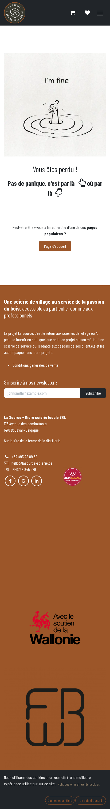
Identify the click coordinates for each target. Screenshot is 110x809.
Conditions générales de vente (35, 365)
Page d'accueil (55, 246)
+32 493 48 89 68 (24, 456)
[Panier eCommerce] (72, 12)
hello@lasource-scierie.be (30, 462)
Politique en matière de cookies (79, 784)
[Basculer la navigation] (100, 12)
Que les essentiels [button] (60, 800)
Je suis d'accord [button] (91, 800)
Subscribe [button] (93, 392)
